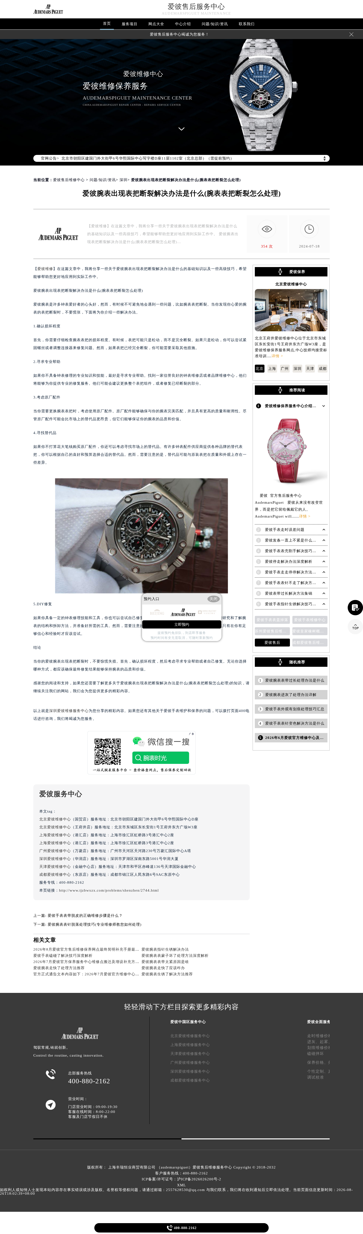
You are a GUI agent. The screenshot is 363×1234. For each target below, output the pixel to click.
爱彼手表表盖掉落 (272, 620)
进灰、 (313, 1042)
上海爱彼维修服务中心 (190, 1045)
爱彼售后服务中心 (196, 6)
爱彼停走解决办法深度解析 (288, 562)
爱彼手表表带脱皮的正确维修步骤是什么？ (85, 916)
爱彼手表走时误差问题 (284, 530)
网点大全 (156, 24)
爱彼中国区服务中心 (188, 1022)
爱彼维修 (45, 269)
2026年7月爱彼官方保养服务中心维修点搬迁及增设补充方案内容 (90, 962)
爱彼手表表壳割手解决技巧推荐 (292, 551)
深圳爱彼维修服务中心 (69, 711)
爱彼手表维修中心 (310, 620)
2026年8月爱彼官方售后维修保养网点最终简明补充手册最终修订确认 (94, 949)
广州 (285, 369)
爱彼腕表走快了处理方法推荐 (59, 968)
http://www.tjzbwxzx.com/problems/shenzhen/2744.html (109, 890)
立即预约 (181, 625)
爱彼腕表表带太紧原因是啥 (165, 962)
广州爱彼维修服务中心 (190, 1063)
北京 (259, 369)
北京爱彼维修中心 (55, 819)
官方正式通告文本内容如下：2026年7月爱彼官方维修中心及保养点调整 (96, 974)
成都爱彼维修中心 (55, 875)
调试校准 (315, 1077)
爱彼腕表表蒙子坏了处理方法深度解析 (175, 956)
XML (181, 1185)
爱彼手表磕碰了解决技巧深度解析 (63, 956)
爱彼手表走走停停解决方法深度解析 (296, 572)
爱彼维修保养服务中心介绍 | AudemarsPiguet (305, 406)
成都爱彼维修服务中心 (190, 1080)
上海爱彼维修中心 (55, 835)
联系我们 (247, 24)
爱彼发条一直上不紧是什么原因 (292, 540)
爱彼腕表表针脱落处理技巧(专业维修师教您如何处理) (94, 924)
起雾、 (326, 1042)
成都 (323, 369)
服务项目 (130, 24)
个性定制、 (317, 1071)
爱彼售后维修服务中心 (212, 1167)
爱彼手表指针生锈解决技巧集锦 (292, 604)
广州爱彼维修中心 (55, 851)
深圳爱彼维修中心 (55, 859)
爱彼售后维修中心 (69, 180)
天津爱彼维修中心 (55, 867)
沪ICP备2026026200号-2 (199, 1179)
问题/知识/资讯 (215, 24)
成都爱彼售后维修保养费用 (309, 643)
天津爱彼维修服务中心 (190, 1054)
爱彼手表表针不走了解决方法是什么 (296, 583)
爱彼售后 (272, 643)
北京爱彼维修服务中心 (190, 1036)
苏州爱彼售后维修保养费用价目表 (272, 631)
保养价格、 (317, 1062)
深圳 (123, 180)
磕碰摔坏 (315, 1053)
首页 (107, 23)
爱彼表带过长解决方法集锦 (288, 593)
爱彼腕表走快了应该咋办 (163, 968)
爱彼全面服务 (319, 1022)
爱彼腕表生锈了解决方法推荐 (167, 974)
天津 (310, 369)
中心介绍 (183, 24)
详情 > (277, 356)
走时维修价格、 (322, 1036)
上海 (272, 369)
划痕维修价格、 (322, 1048)
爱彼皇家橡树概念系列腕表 (309, 631)
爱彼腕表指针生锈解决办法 (165, 949)
